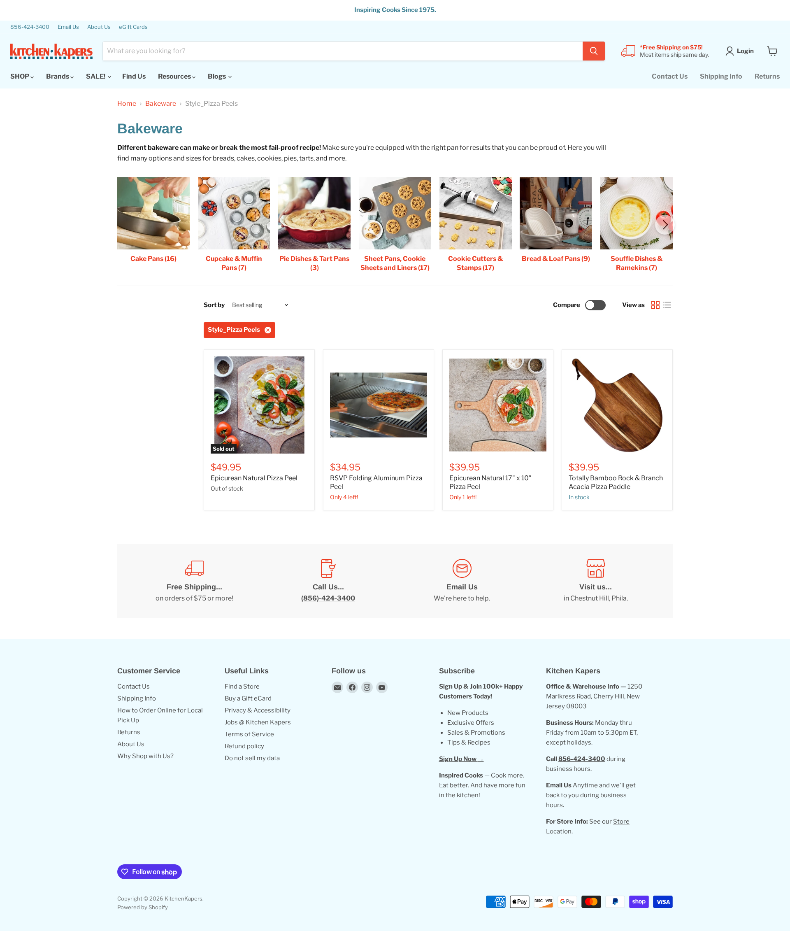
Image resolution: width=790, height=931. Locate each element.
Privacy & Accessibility (257, 710)
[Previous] (125, 225)
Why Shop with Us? (145, 756)
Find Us (134, 76)
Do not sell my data (252, 758)
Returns (767, 76)
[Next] (665, 225)
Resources (175, 76)
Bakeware (160, 103)
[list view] (667, 305)
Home (126, 103)
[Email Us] (462, 581)
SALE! (96, 76)
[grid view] (655, 305)
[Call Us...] (328, 581)
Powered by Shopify (142, 907)
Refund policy (244, 746)
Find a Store (242, 686)
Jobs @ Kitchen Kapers (258, 722)
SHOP (20, 76)
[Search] (594, 51)
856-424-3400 (29, 27)
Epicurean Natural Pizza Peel (254, 478)
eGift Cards (133, 27)
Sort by (214, 305)
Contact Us (670, 76)
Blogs (217, 76)
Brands (58, 76)
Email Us (68, 27)
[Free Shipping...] (194, 581)
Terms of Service (249, 734)
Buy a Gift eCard (248, 698)
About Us (99, 27)
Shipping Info (721, 76)
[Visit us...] (595, 581)
